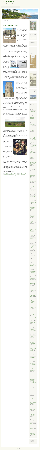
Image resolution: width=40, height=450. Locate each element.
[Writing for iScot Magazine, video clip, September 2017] (33, 97)
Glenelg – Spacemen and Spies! (32, 425)
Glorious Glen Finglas (33, 412)
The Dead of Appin (32, 179)
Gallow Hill (19, 174)
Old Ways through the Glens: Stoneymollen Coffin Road (33, 349)
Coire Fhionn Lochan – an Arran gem (33, 146)
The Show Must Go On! (33, 193)
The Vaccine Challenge (33, 181)
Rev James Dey (32, 428)
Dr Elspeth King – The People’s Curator (33, 118)
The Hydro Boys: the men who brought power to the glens (33, 260)
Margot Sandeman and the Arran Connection (33, 127)
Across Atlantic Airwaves (32, 191)
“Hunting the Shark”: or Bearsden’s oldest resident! (33, 163)
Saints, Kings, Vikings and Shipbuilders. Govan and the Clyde (33, 138)
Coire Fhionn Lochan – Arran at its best (33, 415)
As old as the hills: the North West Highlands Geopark (33, 325)
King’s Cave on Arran (33, 202)
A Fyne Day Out (32, 280)
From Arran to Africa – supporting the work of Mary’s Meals (33, 246)
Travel (13, 173)
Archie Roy (31, 130)
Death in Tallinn (32, 235)
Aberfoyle (31, 423)
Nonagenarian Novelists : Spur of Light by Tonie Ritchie (33, 226)
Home (2, 6)
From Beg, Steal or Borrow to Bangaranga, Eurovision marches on (33, 107)
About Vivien (6, 6)
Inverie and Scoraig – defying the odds (33, 212)
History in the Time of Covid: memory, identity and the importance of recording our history (33, 231)
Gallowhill (22, 174)
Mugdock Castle (17, 175)
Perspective (31, 336)
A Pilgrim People (32, 218)
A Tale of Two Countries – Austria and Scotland (32, 134)
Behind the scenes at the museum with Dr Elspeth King (33, 353)
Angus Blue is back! (32, 242)
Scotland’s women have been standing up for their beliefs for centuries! (33, 365)
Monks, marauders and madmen (32, 358)
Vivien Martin (7, 2)
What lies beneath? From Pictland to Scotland (32, 311)
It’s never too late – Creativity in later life (33, 216)
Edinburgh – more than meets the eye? (33, 284)
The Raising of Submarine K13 (32, 406)
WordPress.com (28, 448)
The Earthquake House (33, 154)
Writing (15, 173)
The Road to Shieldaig (33, 252)
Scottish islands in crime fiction (32, 142)
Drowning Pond (15, 174)
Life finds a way (32, 184)
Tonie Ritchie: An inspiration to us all (32, 222)
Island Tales (31, 169)
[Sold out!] (33, 86)
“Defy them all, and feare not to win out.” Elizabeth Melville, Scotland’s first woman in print (33, 381)
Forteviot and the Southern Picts (32, 152)
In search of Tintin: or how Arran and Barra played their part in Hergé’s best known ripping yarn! (33, 375)
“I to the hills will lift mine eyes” (32, 172)
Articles (11, 6)
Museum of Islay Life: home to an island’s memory (33, 272)
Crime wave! (31, 420)
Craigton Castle (11, 174)
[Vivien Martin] (20, 14)
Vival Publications (16, 6)
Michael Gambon (9, 175)
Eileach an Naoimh (32, 148)
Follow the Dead (32, 418)
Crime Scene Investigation (31, 275)
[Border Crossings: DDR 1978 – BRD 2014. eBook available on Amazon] (33, 67)
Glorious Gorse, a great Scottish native (32, 434)
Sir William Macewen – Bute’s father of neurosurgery (33, 208)
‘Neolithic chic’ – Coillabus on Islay (32, 330)
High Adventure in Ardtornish (32, 197)
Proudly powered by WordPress (14, 448)
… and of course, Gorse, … (32, 431)
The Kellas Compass (32, 394)
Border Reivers (21, 173)
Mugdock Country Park (22, 175)
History (7, 173)
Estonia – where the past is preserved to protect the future (32, 391)
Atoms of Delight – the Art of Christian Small (33, 343)
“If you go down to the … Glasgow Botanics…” (33, 114)
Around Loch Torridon (33, 249)
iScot (8, 173)
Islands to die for (32, 305)
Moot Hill (13, 175)
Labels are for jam (32, 345)
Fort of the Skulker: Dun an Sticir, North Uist (32, 268)
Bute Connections (32, 290)
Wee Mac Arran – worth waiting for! (32, 265)
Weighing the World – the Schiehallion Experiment (33, 386)
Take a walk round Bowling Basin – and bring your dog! (32, 369)
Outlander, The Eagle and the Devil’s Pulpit (33, 333)
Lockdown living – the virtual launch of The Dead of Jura (33, 239)
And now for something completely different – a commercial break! (33, 398)
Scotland (11, 173)
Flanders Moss (32, 298)
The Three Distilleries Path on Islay (33, 403)
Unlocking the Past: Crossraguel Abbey (32, 314)
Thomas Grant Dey (32, 409)
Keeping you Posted (32, 322)
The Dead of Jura (32, 257)
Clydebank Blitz (6, 174)
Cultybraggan (31, 157)
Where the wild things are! (11, 25)
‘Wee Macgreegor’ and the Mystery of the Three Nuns (33, 301)
